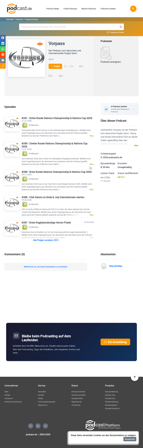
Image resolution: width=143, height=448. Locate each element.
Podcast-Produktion (112, 408)
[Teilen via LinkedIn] (3, 43)
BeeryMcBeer (115, 266)
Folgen (57, 66)
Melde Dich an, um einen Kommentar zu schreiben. (46, 266)
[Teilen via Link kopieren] (3, 66)
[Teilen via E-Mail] (3, 60)
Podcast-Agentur (111, 405)
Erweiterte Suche (117, 32)
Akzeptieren (130, 439)
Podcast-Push (110, 398)
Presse (40, 398)
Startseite (9, 19)
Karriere (7, 395)
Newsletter (42, 391)
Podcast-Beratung (111, 391)
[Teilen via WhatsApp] (3, 49)
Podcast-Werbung (111, 402)
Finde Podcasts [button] (70, 8)
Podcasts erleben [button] (108, 8)
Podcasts (19, 19)
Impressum (8, 398)
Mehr (136, 145)
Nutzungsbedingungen (46, 402)
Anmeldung (76, 405)
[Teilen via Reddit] (3, 54)
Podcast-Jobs (110, 395)
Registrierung (77, 402)
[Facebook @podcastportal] (45, 426)
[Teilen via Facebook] (3, 38)
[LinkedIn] (38, 426)
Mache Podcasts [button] (89, 8)
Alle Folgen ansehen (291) (46, 240)
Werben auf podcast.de (13, 402)
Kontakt (41, 395)
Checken (106, 181)
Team (6, 391)
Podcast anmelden (78, 391)
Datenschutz (42, 405)
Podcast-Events (77, 398)
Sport (51, 59)
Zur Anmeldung (117, 342)
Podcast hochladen (79, 395)
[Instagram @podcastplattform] (30, 426)
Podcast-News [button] (52, 8)
